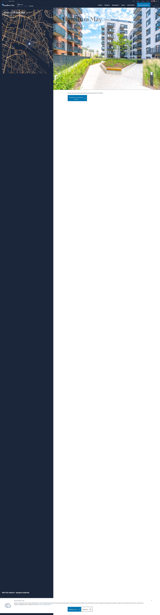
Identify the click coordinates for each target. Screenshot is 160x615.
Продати (107, 5)
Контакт (147, 1)
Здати (123, 5)
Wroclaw (31, 6)
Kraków (26, 6)
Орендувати (115, 5)
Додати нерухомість (143, 5)
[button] (152, 1)
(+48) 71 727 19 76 (11, 1)
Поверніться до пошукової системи (76, 98)
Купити (100, 5)
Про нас (138, 1)
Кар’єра (143, 1)
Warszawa (20, 6)
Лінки (134, 1)
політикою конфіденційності (44, 604)
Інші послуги (130, 5)
